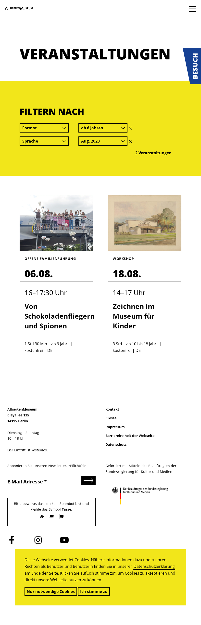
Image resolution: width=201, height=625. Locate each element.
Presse (110, 418)
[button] (192, 66)
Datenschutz (115, 444)
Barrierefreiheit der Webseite (129, 435)
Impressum (115, 426)
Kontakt (112, 409)
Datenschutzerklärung (154, 566)
